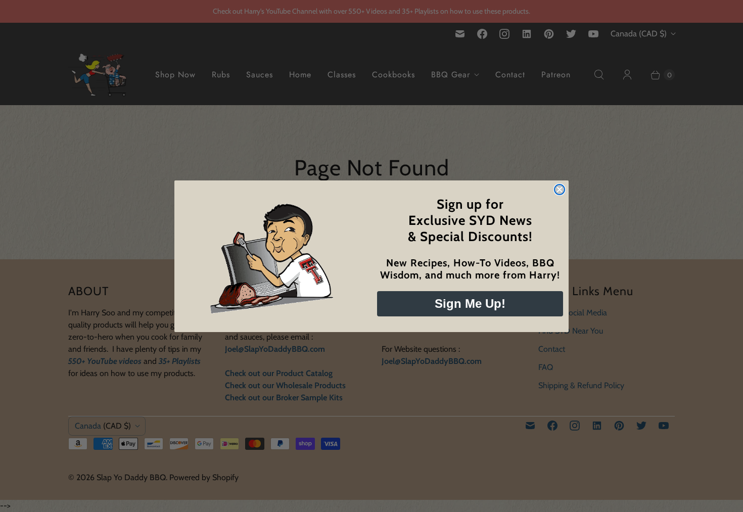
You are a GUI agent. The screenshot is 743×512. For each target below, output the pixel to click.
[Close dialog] (559, 189)
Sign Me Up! (470, 303)
